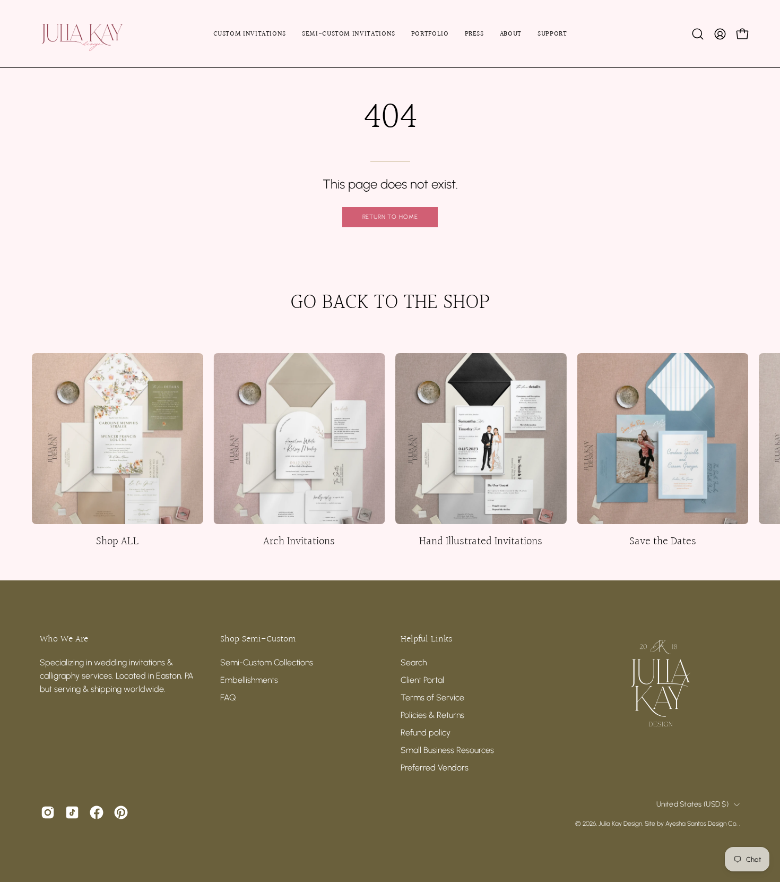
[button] (698, 34)
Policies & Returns (432, 715)
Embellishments (249, 680)
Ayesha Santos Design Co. (702, 823)
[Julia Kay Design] (98, 33)
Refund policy (425, 732)
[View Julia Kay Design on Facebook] (97, 812)
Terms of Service (432, 697)
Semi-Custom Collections (266, 662)
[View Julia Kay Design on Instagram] (48, 812)
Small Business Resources (447, 750)
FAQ (228, 697)
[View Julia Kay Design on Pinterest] (121, 812)
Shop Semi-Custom (258, 639)
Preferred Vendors (435, 768)
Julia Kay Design (620, 823)
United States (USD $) (692, 804)
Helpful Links (426, 639)
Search (414, 662)
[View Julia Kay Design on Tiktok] (72, 812)
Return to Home (390, 216)
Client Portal (422, 680)
